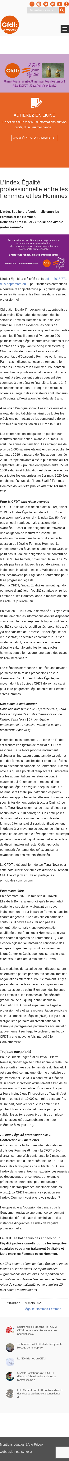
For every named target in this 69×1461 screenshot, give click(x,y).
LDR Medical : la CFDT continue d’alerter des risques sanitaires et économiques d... (40, 1393)
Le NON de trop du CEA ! (31, 1358)
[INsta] (38, 4)
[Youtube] (59, 4)
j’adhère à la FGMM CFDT (34, 138)
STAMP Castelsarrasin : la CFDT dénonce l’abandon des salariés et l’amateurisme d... (36, 1376)
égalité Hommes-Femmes (43, 1309)
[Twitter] (45, 4)
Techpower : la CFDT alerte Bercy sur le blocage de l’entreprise (39, 1346)
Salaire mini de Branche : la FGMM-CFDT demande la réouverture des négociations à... (37, 1330)
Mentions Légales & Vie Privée (21, 1444)
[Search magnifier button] (62, 10)
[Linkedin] (52, 4)
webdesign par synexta (16, 1451)
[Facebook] (32, 4)
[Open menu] (64, 29)
